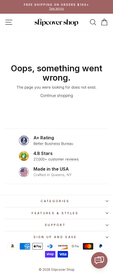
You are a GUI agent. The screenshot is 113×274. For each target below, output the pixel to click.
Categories (55, 201)
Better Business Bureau (53, 143)
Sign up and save (55, 237)
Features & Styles (55, 213)
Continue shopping (56, 95)
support (55, 225)
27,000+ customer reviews (56, 159)
